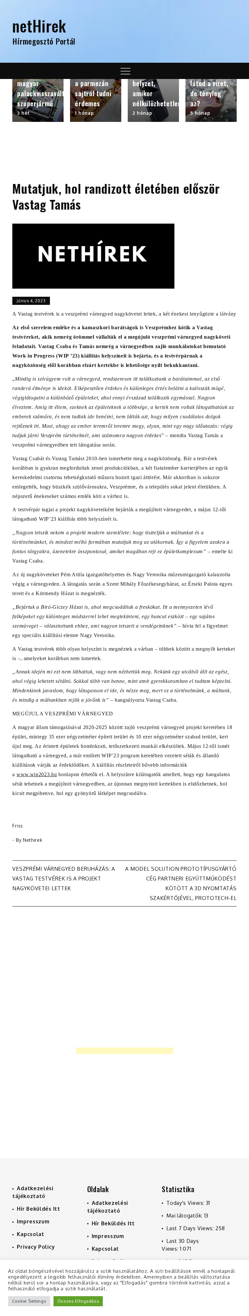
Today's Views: (186, 1203)
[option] (38, 100)
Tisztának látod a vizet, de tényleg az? (209, 88)
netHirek (39, 25)
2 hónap (142, 113)
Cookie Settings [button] (29, 1301)
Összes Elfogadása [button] (78, 1301)
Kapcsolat (30, 1234)
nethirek (32, 840)
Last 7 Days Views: (190, 1228)
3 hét (23, 113)
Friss (17, 825)
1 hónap (84, 113)
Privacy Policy (36, 1247)
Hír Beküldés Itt (38, 1208)
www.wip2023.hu (37, 774)
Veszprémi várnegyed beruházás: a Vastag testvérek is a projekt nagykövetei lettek (63, 879)
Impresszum (33, 1221)
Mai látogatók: (185, 1215)
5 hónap (200, 113)
